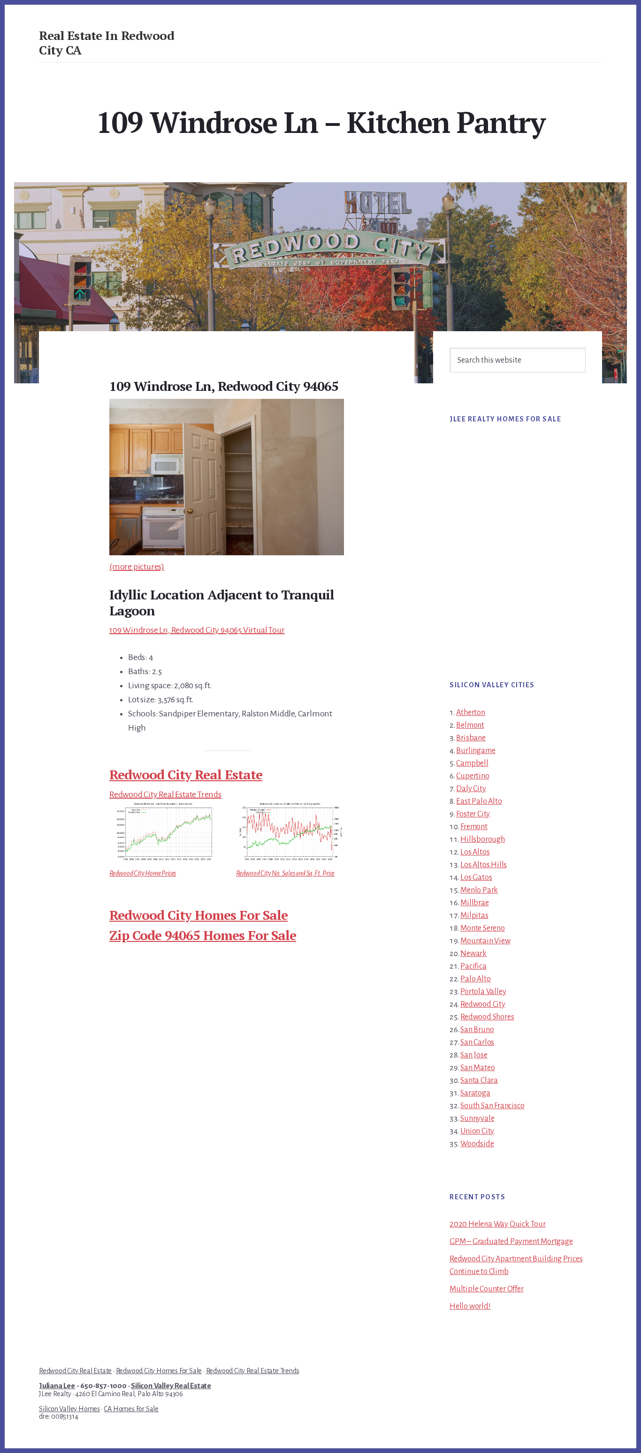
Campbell (472, 763)
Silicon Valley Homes (69, 1409)
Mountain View (485, 941)
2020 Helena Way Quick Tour (498, 1224)
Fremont (474, 827)
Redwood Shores (487, 1017)
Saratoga (475, 1093)
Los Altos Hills (483, 865)
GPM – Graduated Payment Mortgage (511, 1241)
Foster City (473, 814)
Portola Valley (483, 991)
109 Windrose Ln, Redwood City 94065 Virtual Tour (196, 630)
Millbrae (474, 903)
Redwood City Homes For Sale (198, 915)
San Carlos (477, 1042)
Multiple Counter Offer (487, 1289)
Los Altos (474, 852)
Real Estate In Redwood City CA (106, 42)
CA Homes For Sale (131, 1409)
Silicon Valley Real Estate (171, 1386)
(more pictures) (136, 566)
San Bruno (477, 1030)
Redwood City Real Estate (185, 774)
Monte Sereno (482, 928)
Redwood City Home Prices (142, 873)
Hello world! (470, 1306)
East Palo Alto (479, 801)
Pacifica (473, 966)
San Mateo (477, 1068)
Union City (477, 1131)
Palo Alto (475, 979)
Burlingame (475, 750)
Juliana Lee (57, 1386)
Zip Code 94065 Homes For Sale (202, 935)
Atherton (470, 712)
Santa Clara (479, 1080)
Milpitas (474, 915)
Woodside (477, 1144)
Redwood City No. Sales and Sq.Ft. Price (285, 873)
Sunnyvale (477, 1118)
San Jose (473, 1055)
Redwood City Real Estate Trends (165, 794)
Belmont (470, 725)
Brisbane (470, 738)
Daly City (471, 789)
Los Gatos (476, 877)
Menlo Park (479, 890)
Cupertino (472, 776)
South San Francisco (492, 1106)
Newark (473, 953)
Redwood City (482, 1004)
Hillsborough (482, 839)
